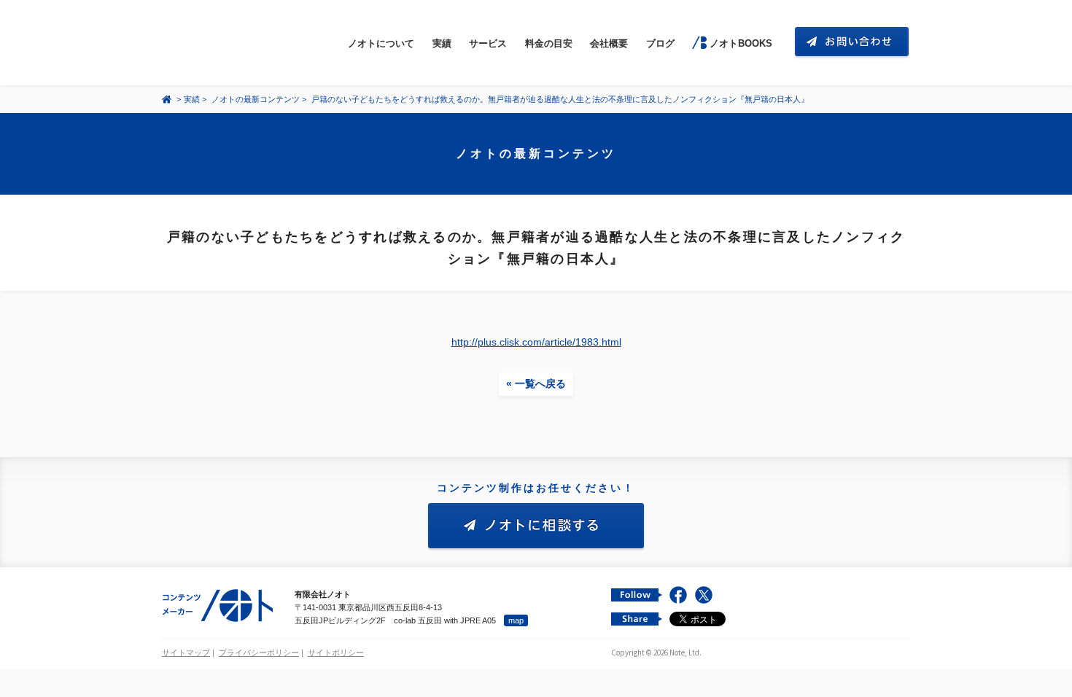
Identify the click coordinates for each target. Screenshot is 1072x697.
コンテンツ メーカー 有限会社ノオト (230, 42)
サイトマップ (186, 652)
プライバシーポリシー (259, 652)
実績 (441, 43)
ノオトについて (381, 43)
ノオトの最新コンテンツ (255, 99)
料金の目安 (548, 43)
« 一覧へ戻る (536, 383)
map (516, 620)
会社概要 (609, 43)
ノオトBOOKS (741, 43)
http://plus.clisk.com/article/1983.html (536, 342)
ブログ (660, 43)
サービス (488, 43)
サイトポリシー (336, 652)
